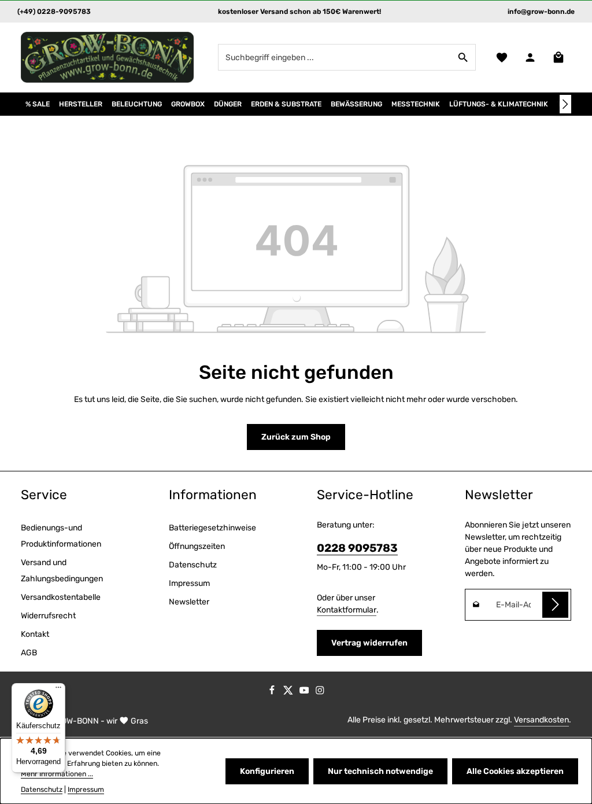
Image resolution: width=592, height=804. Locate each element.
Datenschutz (193, 565)
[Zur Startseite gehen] (107, 57)
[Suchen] (463, 57)
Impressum (189, 583)
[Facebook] (273, 692)
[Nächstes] (565, 104)
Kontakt (35, 634)
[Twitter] (289, 692)
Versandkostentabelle (61, 597)
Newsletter (189, 602)
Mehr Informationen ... (57, 774)
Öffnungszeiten (197, 546)
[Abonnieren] (555, 605)
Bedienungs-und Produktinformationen (61, 536)
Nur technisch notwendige (380, 771)
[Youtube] (305, 692)
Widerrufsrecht (48, 616)
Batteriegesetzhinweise (212, 528)
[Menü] (58, 690)
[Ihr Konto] (530, 58)
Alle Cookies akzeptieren (515, 771)
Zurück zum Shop (296, 437)
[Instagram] (320, 692)
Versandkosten (541, 720)
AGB (29, 653)
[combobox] (335, 57)
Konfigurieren (267, 771)
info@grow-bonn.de (541, 12)
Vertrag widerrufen (369, 643)
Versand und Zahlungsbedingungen (62, 571)
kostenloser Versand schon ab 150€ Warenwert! (299, 12)
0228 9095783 (357, 548)
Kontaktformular (346, 610)
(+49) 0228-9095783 (54, 12)
